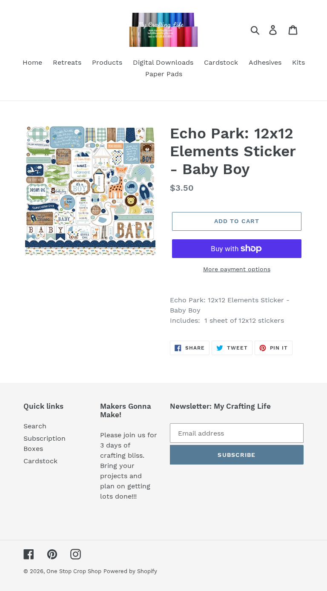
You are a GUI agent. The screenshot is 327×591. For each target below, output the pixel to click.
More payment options (236, 269)
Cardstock (40, 461)
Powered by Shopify (130, 571)
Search (34, 426)
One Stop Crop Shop (73, 571)
